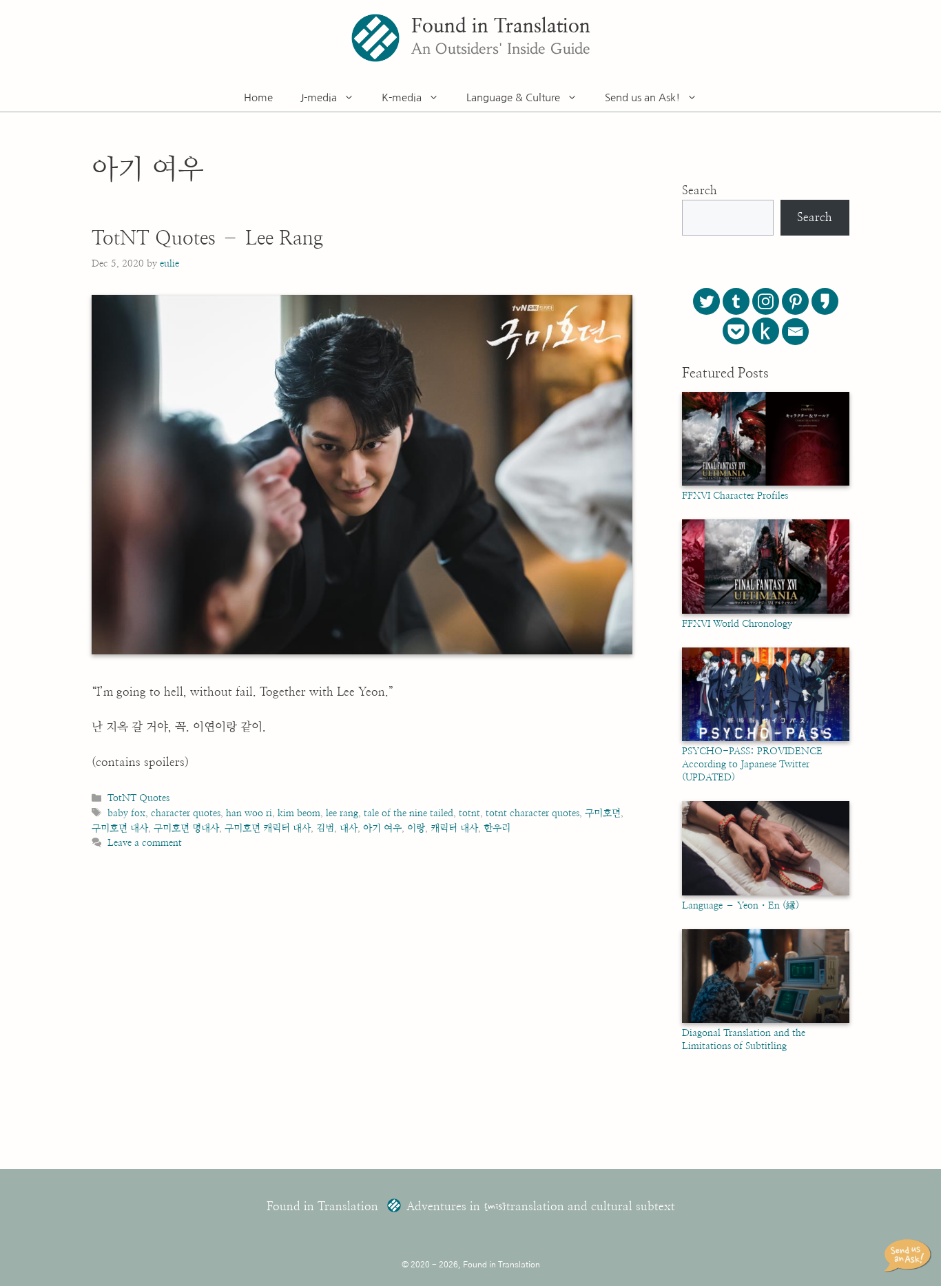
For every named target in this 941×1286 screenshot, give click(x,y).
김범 (325, 828)
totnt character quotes (532, 813)
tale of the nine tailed (408, 813)
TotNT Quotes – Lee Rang (207, 239)
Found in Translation (500, 27)
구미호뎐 (603, 813)
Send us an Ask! (642, 97)
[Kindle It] (765, 331)
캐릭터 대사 (454, 828)
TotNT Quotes (138, 798)
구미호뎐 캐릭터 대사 (268, 828)
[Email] (795, 331)
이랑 (416, 828)
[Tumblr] (736, 301)
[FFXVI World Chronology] (765, 611)
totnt (469, 813)
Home (258, 97)
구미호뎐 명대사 (186, 828)
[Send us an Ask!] (910, 1255)
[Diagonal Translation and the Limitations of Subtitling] (765, 1020)
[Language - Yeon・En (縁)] (765, 893)
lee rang (342, 813)
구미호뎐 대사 (120, 828)
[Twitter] (706, 301)
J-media (318, 97)
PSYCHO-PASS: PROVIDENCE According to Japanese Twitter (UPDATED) (752, 764)
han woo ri (249, 813)
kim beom (299, 813)
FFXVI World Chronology (737, 624)
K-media (402, 97)
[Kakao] (824, 301)
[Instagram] (765, 301)
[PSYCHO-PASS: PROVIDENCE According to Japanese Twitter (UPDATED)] (765, 738)
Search (699, 190)
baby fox (126, 813)
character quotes (185, 813)
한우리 (497, 828)
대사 (349, 828)
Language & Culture (513, 97)
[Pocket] (736, 331)
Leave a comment (144, 843)
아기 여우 (382, 828)
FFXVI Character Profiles (735, 496)
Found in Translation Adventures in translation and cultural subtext (471, 1206)
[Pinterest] (795, 301)
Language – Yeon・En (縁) (740, 906)
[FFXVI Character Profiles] (765, 483)
